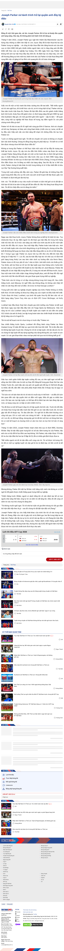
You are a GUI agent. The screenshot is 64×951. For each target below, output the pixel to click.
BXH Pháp (5, 897)
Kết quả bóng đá (6, 847)
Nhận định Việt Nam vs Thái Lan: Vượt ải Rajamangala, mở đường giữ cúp (33, 656)
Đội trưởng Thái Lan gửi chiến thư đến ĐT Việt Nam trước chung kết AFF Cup (36, 694)
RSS (17, 919)
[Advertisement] (32, 5)
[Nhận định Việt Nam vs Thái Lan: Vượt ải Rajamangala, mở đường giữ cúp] (7, 658)
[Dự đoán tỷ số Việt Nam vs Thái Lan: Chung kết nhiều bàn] (7, 678)
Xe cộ (42, 879)
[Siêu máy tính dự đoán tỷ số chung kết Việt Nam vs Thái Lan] (7, 668)
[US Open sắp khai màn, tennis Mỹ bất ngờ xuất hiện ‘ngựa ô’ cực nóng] (7, 614)
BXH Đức (5, 895)
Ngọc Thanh (59, 649)
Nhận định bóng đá (7, 849)
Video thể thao (6, 857)
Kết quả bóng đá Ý (45, 849)
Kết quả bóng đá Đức (45, 853)
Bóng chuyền (44, 873)
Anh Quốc (19, 605)
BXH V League (6, 899)
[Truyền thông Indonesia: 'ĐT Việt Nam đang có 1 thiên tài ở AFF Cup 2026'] (7, 707)
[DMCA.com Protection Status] (33, 925)
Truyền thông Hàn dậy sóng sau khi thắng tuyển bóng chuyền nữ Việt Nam (35, 591)
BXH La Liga (6, 887)
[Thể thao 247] (8, 840)
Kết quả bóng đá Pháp (46, 855)
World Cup (5, 871)
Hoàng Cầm (59, 708)
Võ (41, 881)
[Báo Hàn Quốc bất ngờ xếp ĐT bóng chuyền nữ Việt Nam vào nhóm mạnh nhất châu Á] (7, 604)
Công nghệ (9, 904)
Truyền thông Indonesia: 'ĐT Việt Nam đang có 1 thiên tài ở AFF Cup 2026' (34, 705)
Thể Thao (9, 10)
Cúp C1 (4, 861)
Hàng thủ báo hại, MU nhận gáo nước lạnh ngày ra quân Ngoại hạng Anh (32, 646)
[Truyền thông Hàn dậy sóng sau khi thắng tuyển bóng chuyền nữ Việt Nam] (7, 594)
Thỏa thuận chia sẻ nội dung (29, 910)
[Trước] (4, 539)
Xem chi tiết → (57, 532)
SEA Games (6, 879)
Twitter (18, 917)
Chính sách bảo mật (28, 912)
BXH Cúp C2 (6, 893)
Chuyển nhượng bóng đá (8, 855)
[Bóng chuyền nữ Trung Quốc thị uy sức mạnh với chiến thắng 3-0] (7, 575)
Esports (43, 877)
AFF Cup (5, 881)
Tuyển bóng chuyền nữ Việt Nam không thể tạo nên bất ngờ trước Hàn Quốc (36, 620)
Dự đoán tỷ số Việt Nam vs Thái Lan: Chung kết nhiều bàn (31, 675)
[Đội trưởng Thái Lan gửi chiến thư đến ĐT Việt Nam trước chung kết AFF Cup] (7, 697)
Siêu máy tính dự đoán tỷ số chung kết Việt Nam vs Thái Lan (31, 665)
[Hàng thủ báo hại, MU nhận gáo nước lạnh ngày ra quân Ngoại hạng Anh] (7, 649)
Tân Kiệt (18, 593)
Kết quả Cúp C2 (44, 857)
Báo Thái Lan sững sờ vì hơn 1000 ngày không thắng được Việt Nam (32, 685)
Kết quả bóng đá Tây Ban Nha (47, 851)
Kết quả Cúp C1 (44, 845)
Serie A (4, 865)
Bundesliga (5, 867)
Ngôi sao (5, 797)
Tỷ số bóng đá (6, 851)
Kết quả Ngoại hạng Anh (46, 847)
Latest (3, 904)
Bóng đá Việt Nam (7, 883)
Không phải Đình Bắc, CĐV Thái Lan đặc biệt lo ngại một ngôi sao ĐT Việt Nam (33, 714)
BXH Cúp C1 (6, 891)
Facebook (17, 915)
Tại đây (35, 914)
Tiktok (17, 921)
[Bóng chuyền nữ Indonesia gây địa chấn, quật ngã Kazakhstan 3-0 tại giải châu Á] (7, 585)
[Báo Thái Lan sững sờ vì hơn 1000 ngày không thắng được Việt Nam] (7, 688)
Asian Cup (5, 875)
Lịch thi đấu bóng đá (7, 845)
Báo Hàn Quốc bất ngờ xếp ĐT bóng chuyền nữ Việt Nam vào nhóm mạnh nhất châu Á (37, 601)
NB (62, 698)
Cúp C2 (4, 877)
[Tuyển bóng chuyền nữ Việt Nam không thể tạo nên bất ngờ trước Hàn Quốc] (7, 624)
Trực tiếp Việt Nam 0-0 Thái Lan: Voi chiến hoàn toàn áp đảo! (33, 635)
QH (62, 639)
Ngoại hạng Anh (6, 859)
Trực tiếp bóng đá (7, 853)
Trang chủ (3, 10)
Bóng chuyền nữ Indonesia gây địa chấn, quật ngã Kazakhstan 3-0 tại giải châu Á (38, 581)
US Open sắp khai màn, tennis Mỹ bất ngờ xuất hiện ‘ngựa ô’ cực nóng (34, 611)
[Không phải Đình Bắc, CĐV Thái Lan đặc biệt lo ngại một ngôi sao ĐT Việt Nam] (7, 717)
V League (5, 869)
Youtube (18, 912)
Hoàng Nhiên (59, 659)
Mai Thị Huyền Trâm (22, 574)
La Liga (4, 863)
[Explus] (32, 552)
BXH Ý (4, 889)
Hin (17, 584)
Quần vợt (43, 875)
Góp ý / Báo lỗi (54, 559)
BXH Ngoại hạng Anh (8, 885)
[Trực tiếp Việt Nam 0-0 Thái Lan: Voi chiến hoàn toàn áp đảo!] (7, 639)
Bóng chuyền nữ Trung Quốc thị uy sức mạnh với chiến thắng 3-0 (33, 571)
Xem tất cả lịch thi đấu (32, 545)
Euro (4, 873)
